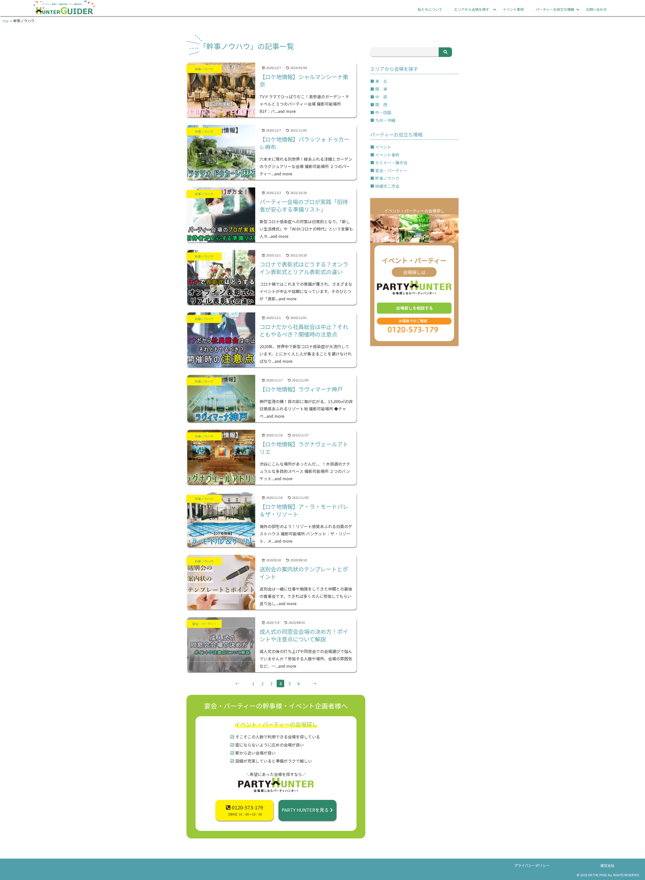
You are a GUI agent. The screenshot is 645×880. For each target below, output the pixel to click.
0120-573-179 (245, 810)
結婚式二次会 (387, 186)
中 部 (381, 97)
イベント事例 (513, 9)
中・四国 (383, 112)
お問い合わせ (596, 9)
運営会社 (607, 865)
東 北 (381, 81)
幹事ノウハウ (387, 178)
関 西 (381, 105)
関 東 (381, 89)
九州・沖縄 (385, 120)
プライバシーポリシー (532, 865)
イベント (383, 147)
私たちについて (430, 9)
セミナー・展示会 (391, 162)
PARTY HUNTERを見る (305, 809)
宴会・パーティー (391, 170)
